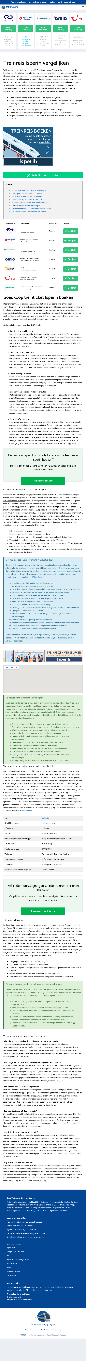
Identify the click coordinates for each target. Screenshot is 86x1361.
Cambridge (17, 577)
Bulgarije (45, 818)
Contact (28, 1330)
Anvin (9, 1267)
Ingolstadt (11, 1247)
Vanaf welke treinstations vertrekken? (27, 196)
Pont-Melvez (12, 1263)
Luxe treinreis (26, 811)
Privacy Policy (56, 1330)
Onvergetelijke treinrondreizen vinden (27, 193)
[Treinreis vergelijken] (9, 7)
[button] (43, 175)
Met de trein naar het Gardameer (19, 1225)
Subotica (9, 577)
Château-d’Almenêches (33, 577)
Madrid (9, 1255)
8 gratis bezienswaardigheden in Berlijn (22, 1229)
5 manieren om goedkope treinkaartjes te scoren (31, 208)
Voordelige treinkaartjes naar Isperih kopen (29, 190)
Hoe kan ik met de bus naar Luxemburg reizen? (25, 1222)
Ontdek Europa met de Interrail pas (26, 205)
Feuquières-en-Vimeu (15, 1251)
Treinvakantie (36, 1324)
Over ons (36, 1330)
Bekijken (72, 231)
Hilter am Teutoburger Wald (18, 1259)
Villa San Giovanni (13, 1271)
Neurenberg (11, 1275)
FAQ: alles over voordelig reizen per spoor (29, 211)
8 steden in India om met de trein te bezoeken (25, 1237)
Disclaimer (45, 1330)
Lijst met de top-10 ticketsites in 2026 (27, 199)
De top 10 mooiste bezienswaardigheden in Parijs (26, 1233)
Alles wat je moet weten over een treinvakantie (30, 202)
